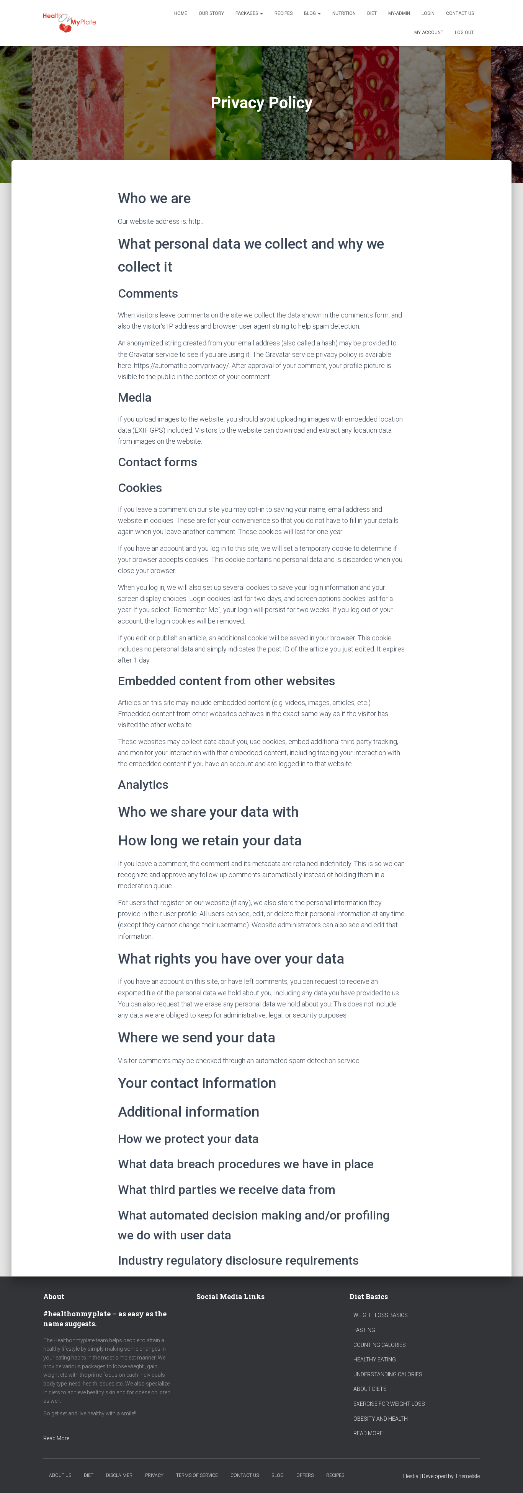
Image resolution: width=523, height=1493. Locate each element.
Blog (310, 13)
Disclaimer (119, 1475)
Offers (305, 1475)
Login (428, 13)
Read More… (58, 1438)
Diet (372, 13)
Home (180, 13)
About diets (370, 1389)
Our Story (211, 13)
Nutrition (344, 13)
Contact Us (460, 13)
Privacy (154, 1475)
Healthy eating (374, 1359)
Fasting (364, 1330)
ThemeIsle (467, 1476)
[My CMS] (70, 23)
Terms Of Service (197, 1475)
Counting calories (379, 1345)
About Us (60, 1475)
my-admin (399, 13)
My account (428, 32)
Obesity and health (380, 1419)
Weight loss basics (380, 1315)
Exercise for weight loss (389, 1404)
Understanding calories (387, 1374)
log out (464, 32)
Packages (247, 13)
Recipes (284, 13)
